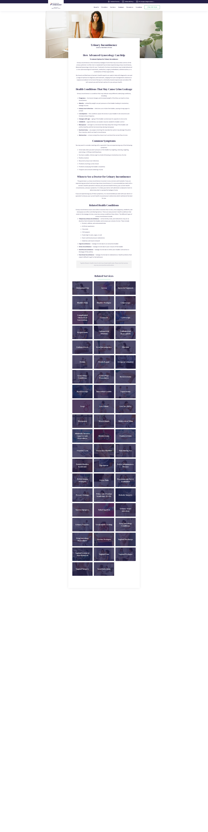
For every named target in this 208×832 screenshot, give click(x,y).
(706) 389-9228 (152, 7)
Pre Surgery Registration (146, 1)
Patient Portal (115, 1)
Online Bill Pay (129, 1)
